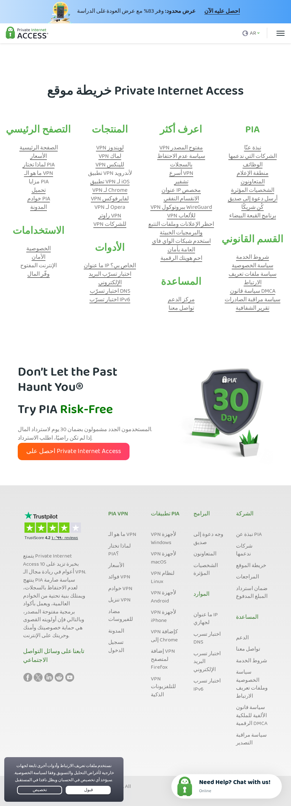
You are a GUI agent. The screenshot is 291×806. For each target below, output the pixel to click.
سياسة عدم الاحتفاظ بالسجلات (181, 161)
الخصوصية (38, 249)
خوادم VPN (120, 589)
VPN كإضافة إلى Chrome (164, 636)
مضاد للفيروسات (120, 616)
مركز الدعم (181, 300)
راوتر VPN (109, 216)
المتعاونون (253, 182)
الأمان (38, 258)
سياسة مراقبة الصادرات (252, 300)
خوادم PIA (38, 199)
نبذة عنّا (252, 148)
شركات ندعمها (244, 550)
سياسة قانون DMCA (252, 292)
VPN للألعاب (181, 216)
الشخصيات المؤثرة (252, 191)
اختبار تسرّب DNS (110, 292)
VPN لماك (110, 157)
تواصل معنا (181, 309)
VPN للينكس (109, 165)
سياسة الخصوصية (252, 266)
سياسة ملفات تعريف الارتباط (252, 279)
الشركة (244, 514)
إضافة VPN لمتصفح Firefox (163, 659)
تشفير (181, 182)
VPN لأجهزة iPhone (163, 616)
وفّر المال (38, 275)
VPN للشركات (109, 225)
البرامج (201, 514)
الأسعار (38, 157)
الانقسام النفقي (181, 199)
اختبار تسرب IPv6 (207, 685)
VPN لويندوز (110, 148)
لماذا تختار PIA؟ (119, 550)
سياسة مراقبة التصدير (251, 739)
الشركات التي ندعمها (253, 157)
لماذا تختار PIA (39, 165)
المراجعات (247, 577)
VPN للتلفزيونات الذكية (163, 687)
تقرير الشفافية (252, 309)
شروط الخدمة (252, 258)
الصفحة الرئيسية (39, 148)
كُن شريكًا (252, 208)
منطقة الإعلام (253, 174)
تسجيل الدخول (116, 647)
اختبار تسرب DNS (207, 638)
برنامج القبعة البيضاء (252, 216)
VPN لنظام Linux (163, 578)
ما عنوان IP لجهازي (205, 619)
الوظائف (253, 165)
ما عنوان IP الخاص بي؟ (110, 266)
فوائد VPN (119, 577)
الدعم (242, 638)
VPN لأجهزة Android (163, 597)
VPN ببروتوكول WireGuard (181, 208)
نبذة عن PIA (249, 534)
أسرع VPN (181, 174)
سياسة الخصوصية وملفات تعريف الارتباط (252, 684)
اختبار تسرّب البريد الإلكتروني (110, 279)
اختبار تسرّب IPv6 (109, 300)
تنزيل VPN (119, 600)
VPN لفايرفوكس (110, 199)
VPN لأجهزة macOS (163, 558)
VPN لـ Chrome (109, 191)
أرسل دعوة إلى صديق (253, 199)
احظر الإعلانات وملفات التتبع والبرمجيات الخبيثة (181, 229)
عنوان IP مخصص (181, 191)
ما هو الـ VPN (38, 174)
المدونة (38, 208)
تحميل (39, 191)
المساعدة (247, 617)
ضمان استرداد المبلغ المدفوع (252, 593)
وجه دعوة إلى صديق (208, 539)
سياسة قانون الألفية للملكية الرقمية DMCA (252, 715)
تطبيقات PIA (165, 514)
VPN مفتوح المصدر (181, 148)
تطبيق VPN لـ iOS (110, 182)
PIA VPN (118, 514)
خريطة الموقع (251, 566)
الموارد (201, 594)
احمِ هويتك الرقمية (181, 259)
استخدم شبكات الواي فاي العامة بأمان (181, 246)
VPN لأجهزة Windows (163, 539)
